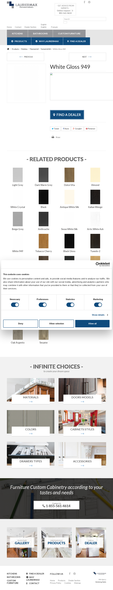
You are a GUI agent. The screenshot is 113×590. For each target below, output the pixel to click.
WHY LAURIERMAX (49, 41)
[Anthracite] (44, 219)
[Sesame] (44, 332)
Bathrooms (40, 33)
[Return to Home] (8, 49)
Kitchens (17, 33)
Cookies (67, 583)
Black (43, 207)
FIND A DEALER (78, 41)
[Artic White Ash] (95, 219)
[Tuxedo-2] (95, 241)
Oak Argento (18, 342)
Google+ (78, 129)
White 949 (17, 251)
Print (58, 137)
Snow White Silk (69, 229)
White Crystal (17, 207)
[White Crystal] (18, 197)
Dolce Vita (69, 185)
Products (21, 41)
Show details (98, 315)
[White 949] (18, 241)
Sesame (44, 342)
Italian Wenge (95, 207)
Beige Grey (18, 229)
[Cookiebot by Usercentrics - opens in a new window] (98, 264)
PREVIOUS (28, 57)
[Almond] (95, 174)
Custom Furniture (69, 33)
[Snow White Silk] (69, 219)
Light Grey (17, 185)
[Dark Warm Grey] (44, 174)
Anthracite (43, 229)
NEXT (84, 57)
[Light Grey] (18, 174)
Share (66, 129)
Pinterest (91, 129)
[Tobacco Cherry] (44, 241)
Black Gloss (69, 251)
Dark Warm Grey (43, 185)
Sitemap (77, 583)
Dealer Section (30, 27)
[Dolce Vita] (69, 174)
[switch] (43, 305)
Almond (95, 185)
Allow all (92, 323)
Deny (20, 323)
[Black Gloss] (69, 241)
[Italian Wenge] (95, 197)
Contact (18, 27)
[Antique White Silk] (69, 197)
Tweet (56, 129)
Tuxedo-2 (95, 251)
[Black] (44, 197)
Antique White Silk (69, 207)
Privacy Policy (55, 583)
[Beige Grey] (18, 219)
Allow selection (56, 323)
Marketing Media (100, 582)
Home (9, 27)
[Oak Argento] (18, 332)
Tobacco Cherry (43, 251)
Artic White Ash (95, 229)
